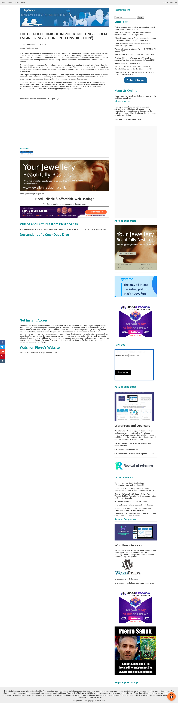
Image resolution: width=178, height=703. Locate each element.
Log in (165, 2)
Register (173, 2)
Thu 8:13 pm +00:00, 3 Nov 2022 (34, 44)
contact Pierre (40, 342)
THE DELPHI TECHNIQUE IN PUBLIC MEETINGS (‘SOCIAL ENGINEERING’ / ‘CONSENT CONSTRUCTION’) (64, 36)
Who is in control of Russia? (135, 501)
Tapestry (118, 483)
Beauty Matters (121, 63)
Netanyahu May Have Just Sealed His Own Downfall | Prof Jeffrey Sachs (132, 68)
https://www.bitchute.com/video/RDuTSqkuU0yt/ (39, 99)
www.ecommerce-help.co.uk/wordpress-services (134, 454)
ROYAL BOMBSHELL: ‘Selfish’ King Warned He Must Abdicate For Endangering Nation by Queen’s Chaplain (135, 496)
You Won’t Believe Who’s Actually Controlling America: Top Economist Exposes (133, 59)
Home (3, 2)
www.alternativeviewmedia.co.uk (128, 119)
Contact (10, 2)
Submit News (20, 2)
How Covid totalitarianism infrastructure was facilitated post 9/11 (130, 484)
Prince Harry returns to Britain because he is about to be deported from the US (135, 39)
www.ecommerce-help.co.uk (126, 449)
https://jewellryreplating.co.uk (32, 194)
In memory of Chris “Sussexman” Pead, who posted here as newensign (133, 509)
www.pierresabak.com (48, 353)
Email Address (121, 355)
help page (30, 340)
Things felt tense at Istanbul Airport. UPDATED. (134, 49)
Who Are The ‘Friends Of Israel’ (127, 54)
